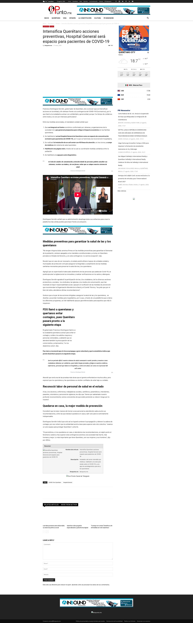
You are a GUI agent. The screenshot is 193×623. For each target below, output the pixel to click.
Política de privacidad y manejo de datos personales (90, 621)
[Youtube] (132, 1)
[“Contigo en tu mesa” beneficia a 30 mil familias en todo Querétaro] (102, 516)
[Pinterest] (125, 1)
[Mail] (122, 1)
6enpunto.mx (48, 45)
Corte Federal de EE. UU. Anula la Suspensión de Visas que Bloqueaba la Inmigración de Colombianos (133, 117)
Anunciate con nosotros (143, 621)
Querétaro (75, 1)
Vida (81, 1)
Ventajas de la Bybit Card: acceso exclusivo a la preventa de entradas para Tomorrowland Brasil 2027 (134, 179)
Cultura (101, 1)
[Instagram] (119, 1)
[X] (129, 1)
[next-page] (47, 531)
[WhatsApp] (59, 50)
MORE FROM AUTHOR (69, 505)
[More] (68, 50)
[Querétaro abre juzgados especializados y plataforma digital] (78, 516)
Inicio (69, 1)
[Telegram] (63, 50)
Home (44, 23)
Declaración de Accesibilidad (114, 621)
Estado (58, 23)
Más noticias (122, 191)
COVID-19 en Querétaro (55, 482)
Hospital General (67, 482)
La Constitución (93, 1)
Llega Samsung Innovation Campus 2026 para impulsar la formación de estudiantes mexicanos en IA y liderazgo (133, 146)
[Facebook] (116, 1)
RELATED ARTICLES (51, 505)
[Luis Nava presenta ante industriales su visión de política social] (54, 516)
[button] (147, 18)
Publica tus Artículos (129, 621)
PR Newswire (108, 1)
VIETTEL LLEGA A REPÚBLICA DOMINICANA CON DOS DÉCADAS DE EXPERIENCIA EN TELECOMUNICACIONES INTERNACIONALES (132, 133)
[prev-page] (44, 531)
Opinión (85, 1)
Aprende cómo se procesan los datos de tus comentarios (90, 584)
